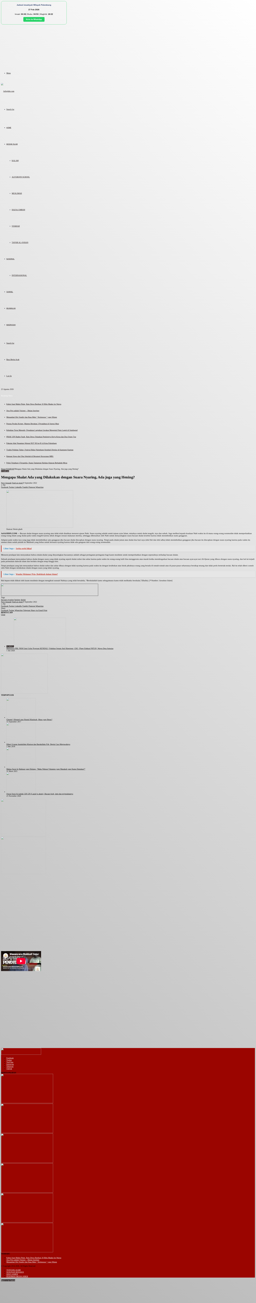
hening (17, 600)
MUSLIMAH (17, 193)
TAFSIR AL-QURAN (20, 243)
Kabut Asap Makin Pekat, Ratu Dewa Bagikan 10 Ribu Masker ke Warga (33, 404)
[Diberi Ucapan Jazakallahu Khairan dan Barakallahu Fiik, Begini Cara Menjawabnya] (21, 742)
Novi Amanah (6, 483)
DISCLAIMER (12, 1274)
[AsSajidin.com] (7, 91)
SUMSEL (9, 292)
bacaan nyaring (7, 600)
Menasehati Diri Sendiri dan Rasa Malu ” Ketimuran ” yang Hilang (31, 417)
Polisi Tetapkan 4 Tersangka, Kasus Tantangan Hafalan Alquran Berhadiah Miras (36, 463)
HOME (8, 128)
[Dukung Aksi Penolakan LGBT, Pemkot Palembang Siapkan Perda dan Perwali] (27, 1103)
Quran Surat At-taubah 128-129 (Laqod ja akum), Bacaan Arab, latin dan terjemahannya (39, 794)
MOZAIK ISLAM (12, 144)
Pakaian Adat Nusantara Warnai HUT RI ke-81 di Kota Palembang (31, 443)
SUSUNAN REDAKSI (15, 1272)
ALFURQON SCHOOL (21, 177)
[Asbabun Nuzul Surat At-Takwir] (27, 1252)
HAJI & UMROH (18, 210)
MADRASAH (11, 325)
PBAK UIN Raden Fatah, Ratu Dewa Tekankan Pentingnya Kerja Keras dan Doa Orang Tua (41, 437)
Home (3, 469)
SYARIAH (16, 226)
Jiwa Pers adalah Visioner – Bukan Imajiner (22, 411)
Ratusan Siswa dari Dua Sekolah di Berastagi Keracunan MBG (29, 456)
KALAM (15, 161)
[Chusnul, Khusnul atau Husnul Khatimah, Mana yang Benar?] (21, 717)
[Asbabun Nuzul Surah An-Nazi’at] (27, 1222)
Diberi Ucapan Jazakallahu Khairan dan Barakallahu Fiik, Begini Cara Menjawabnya (38, 744)
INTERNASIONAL (19, 275)
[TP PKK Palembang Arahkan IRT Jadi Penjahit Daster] (27, 1162)
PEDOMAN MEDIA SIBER (17, 1276)
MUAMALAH (11, 308)
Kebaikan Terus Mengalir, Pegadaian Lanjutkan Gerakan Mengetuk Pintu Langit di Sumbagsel (42, 430)
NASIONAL (10, 259)
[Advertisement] (128, 44)
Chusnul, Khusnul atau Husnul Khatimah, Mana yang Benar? (29, 720)
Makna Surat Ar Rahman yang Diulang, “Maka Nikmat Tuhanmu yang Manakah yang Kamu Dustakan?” (45, 769)
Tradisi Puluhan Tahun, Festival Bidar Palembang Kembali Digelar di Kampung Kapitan (39, 450)
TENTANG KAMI (13, 1270)
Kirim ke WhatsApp (34, 19)
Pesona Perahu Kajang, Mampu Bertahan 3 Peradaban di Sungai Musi (32, 424)
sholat (23, 600)
